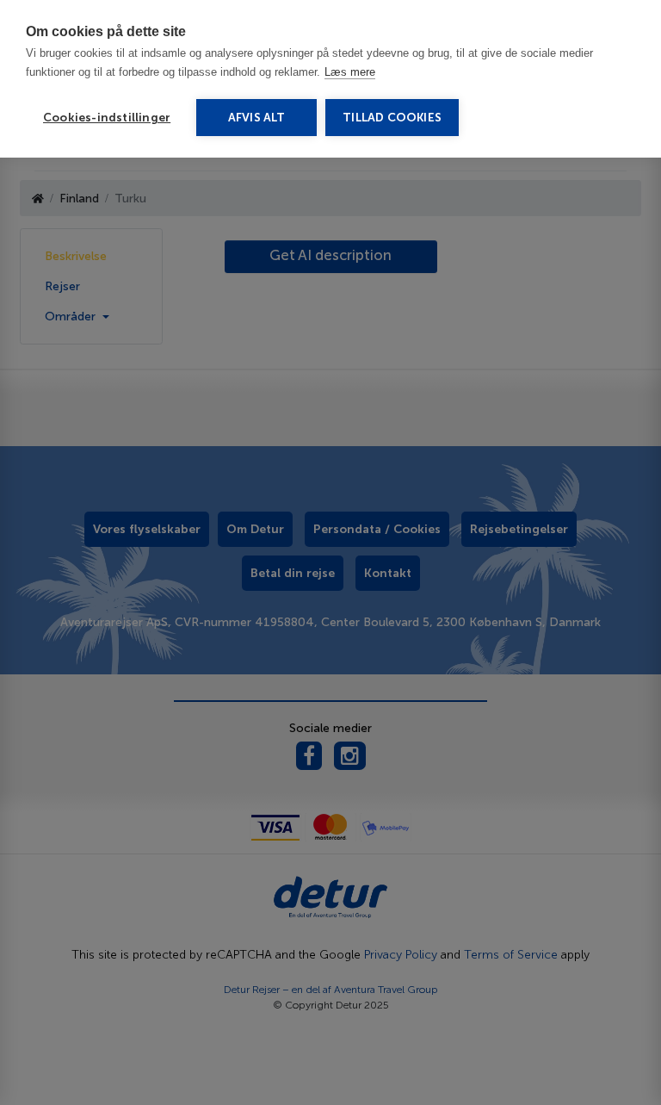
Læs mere (349, 71)
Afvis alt (257, 117)
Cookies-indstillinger (106, 117)
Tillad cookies (392, 117)
